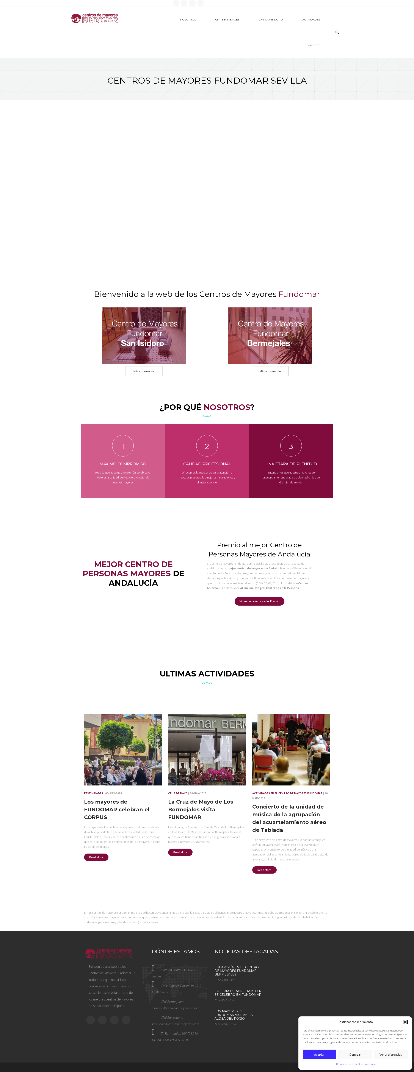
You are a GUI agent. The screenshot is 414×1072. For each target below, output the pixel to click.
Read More (96, 857)
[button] (405, 1022)
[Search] (337, 32)
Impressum (370, 1064)
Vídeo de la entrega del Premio (259, 601)
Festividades (93, 793)
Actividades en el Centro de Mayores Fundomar (287, 793)
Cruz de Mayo (178, 793)
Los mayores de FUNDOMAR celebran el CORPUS (117, 809)
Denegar (355, 1054)
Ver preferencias (391, 1054)
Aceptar (319, 1054)
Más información (144, 371)
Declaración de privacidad (349, 1064)
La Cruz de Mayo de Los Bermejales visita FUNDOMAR (200, 809)
